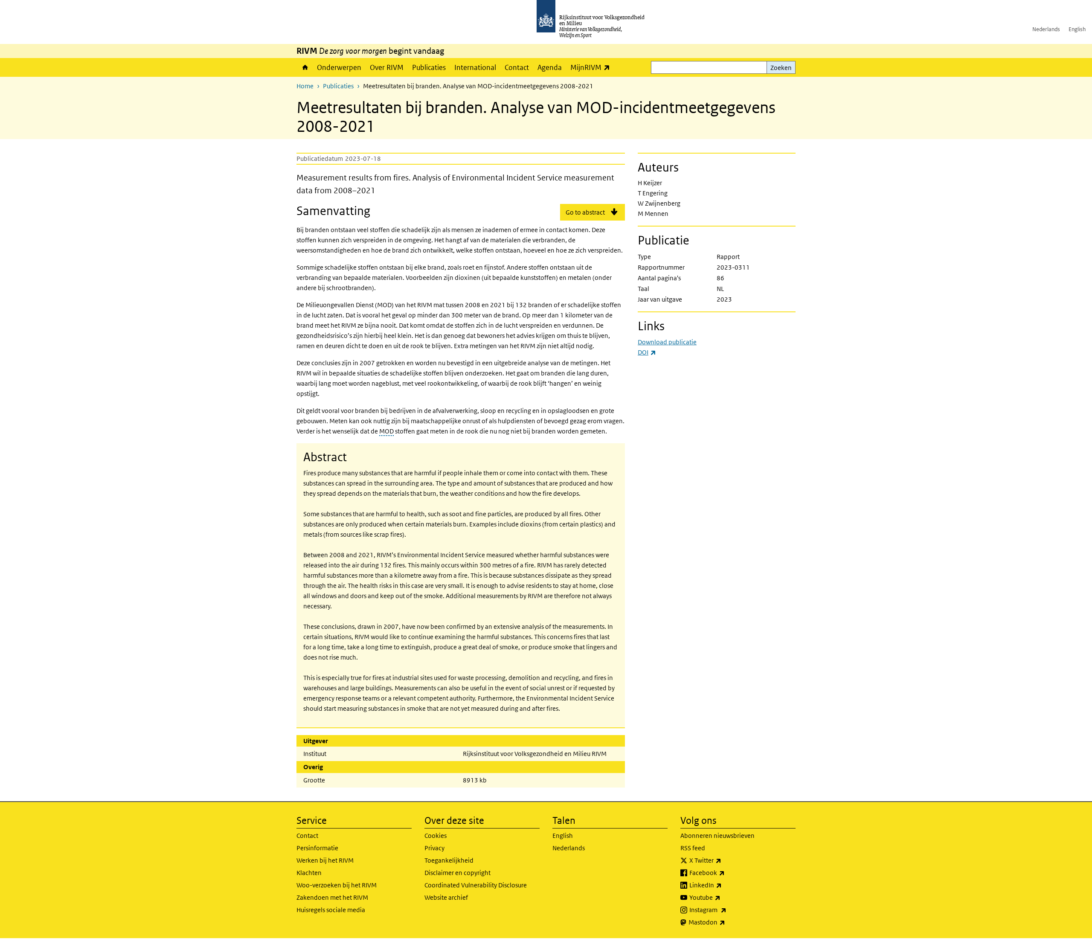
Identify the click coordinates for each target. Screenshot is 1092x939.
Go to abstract (585, 212)
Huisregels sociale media (330, 910)
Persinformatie (317, 848)
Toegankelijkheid (448, 860)
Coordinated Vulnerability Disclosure (475, 885)
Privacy (434, 848)
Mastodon (725, 922)
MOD (386, 431)
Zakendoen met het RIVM (332, 897)
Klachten (309, 873)
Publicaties (429, 67)
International (475, 67)
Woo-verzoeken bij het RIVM (336, 885)
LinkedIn (724, 885)
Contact (517, 67)
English (1077, 29)
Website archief (446, 897)
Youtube (723, 897)
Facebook (725, 872)
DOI (647, 352)
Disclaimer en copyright (457, 873)
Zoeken (781, 68)
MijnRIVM (592, 67)
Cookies (435, 835)
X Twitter (724, 860)
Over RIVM (387, 67)
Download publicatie (667, 342)
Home (304, 67)
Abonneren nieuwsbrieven (717, 835)
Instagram (726, 909)
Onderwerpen (339, 67)
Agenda (549, 67)
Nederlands (1046, 29)
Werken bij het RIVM (325, 860)
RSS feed (692, 848)
